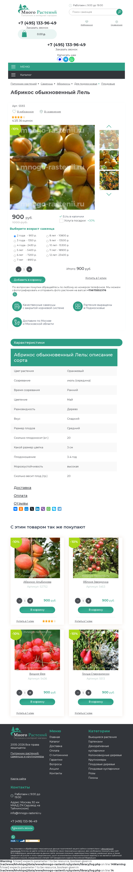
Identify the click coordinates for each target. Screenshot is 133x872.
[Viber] (43, 509)
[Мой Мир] (26, 509)
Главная (54, 737)
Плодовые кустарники (104, 768)
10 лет (59, 245)
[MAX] (59, 61)
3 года (26, 240)
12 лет (59, 254)
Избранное (87, 25)
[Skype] (54, 509)
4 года (26, 245)
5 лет (26, 250)
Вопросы (55, 764)
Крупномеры (97, 759)
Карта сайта (18, 778)
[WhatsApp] (71, 61)
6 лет (26, 254)
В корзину (37, 609)
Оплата (20, 495)
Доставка (22, 488)
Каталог (54, 741)
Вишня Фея (37, 673)
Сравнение (116, 25)
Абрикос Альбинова (37, 581)
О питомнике (58, 755)
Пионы (93, 777)
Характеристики (29, 342)
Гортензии (95, 741)
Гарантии (55, 759)
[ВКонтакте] (15, 509)
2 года (26, 235)
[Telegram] (65, 61)
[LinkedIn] (37, 509)
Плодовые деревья (101, 764)
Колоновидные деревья (105, 755)
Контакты (55, 773)
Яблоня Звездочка (95, 581)
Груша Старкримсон (95, 673)
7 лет (26, 259)
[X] (32, 509)
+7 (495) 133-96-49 (37, 23)
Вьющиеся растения (102, 737)
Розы (91, 773)
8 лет (59, 235)
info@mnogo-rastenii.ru (26, 813)
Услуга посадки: (79, 220)
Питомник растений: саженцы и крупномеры (27, 755)
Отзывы (21, 503)
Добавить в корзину (28, 279)
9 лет (59, 240)
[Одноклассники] (21, 509)
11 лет (59, 250)
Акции (54, 768)
